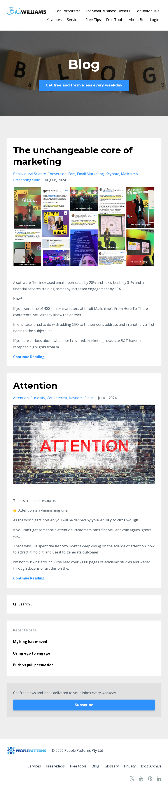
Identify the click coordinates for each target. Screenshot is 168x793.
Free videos (55, 766)
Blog (95, 766)
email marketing (90, 173)
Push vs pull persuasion (33, 664)
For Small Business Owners (108, 11)
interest (60, 397)
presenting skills (26, 180)
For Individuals (147, 11)
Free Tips (93, 19)
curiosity (37, 397)
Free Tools (115, 19)
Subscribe (84, 705)
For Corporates (67, 11)
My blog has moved (30, 641)
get (49, 397)
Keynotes (54, 19)
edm (71, 173)
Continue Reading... (30, 356)
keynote (112, 173)
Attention (35, 385)
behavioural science (29, 173)
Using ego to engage (31, 653)
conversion (57, 173)
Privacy (130, 766)
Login (154, 19)
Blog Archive (151, 766)
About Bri (137, 19)
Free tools (78, 766)
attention (21, 397)
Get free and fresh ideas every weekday (84, 85)
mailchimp (129, 173)
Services (73, 19)
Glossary (112, 766)
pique (89, 397)
